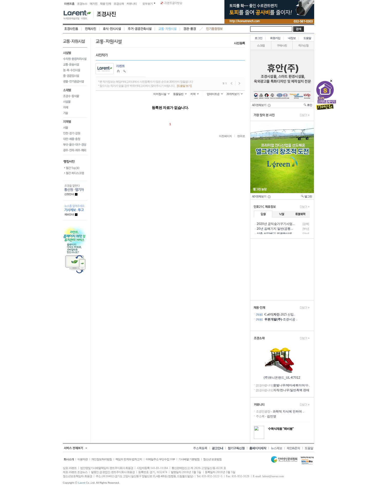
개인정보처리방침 (101, 459)
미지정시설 (159, 93)
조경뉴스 (82, 3)
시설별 (75, 52)
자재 (75, 107)
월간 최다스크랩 (75, 173)
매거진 (93, 3)
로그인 (258, 38)
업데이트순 (213, 93)
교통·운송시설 (75, 64)
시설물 (75, 101)
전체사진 (91, 29)
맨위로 (241, 136)
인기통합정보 (214, 29)
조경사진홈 (72, 29)
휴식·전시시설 (112, 29)
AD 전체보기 (259, 105)
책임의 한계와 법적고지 (128, 459)
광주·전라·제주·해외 (75, 151)
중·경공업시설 (75, 76)
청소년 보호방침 (212, 459)
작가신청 (303, 45)
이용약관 (82, 459)
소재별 (75, 89)
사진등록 (239, 43)
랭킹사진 (75, 160)
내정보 (292, 38)
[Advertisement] (282, 269)
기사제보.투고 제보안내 (75, 210)
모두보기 (147, 3)
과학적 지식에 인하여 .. (288, 411)
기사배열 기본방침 (189, 459)
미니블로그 (119, 71)
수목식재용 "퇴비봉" (281, 428)
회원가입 (275, 38)
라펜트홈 (69, 3)
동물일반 (178, 93)
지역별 (75, 121)
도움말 (307, 38)
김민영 (271, 416)
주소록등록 (200, 448)
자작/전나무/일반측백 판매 (291, 390)
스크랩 (261, 45)
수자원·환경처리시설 (75, 59)
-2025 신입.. (279, 314)
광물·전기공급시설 (75, 82)
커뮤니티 (131, 3)
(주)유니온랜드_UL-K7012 (282, 377)
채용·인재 (105, 3)
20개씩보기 (232, 93)
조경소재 (119, 3)
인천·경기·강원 (75, 133)
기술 (75, 114)
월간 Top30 (75, 168)
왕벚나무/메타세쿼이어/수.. (291, 385)
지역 (192, 93)
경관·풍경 (189, 29)
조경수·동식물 (75, 96)
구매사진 (282, 45)
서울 (75, 127)
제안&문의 (293, 448)
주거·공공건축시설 (139, 29)
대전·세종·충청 (75, 139)
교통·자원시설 (167, 29)
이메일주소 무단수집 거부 (160, 459)
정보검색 (124, 71)
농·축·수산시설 (75, 70)
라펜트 (120, 66)
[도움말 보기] (184, 85)
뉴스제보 (276, 448)
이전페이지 (225, 136)
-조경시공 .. (280, 319)
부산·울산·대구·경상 (75, 144)
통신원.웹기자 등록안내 (75, 190)
